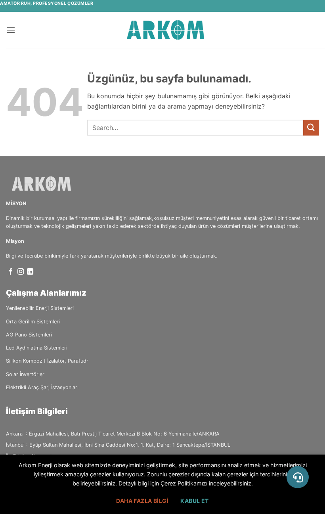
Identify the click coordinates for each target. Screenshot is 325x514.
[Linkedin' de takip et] (30, 271)
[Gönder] (311, 127)
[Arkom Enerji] (165, 30)
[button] (10, 30)
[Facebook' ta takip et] (11, 271)
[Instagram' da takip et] (20, 271)
